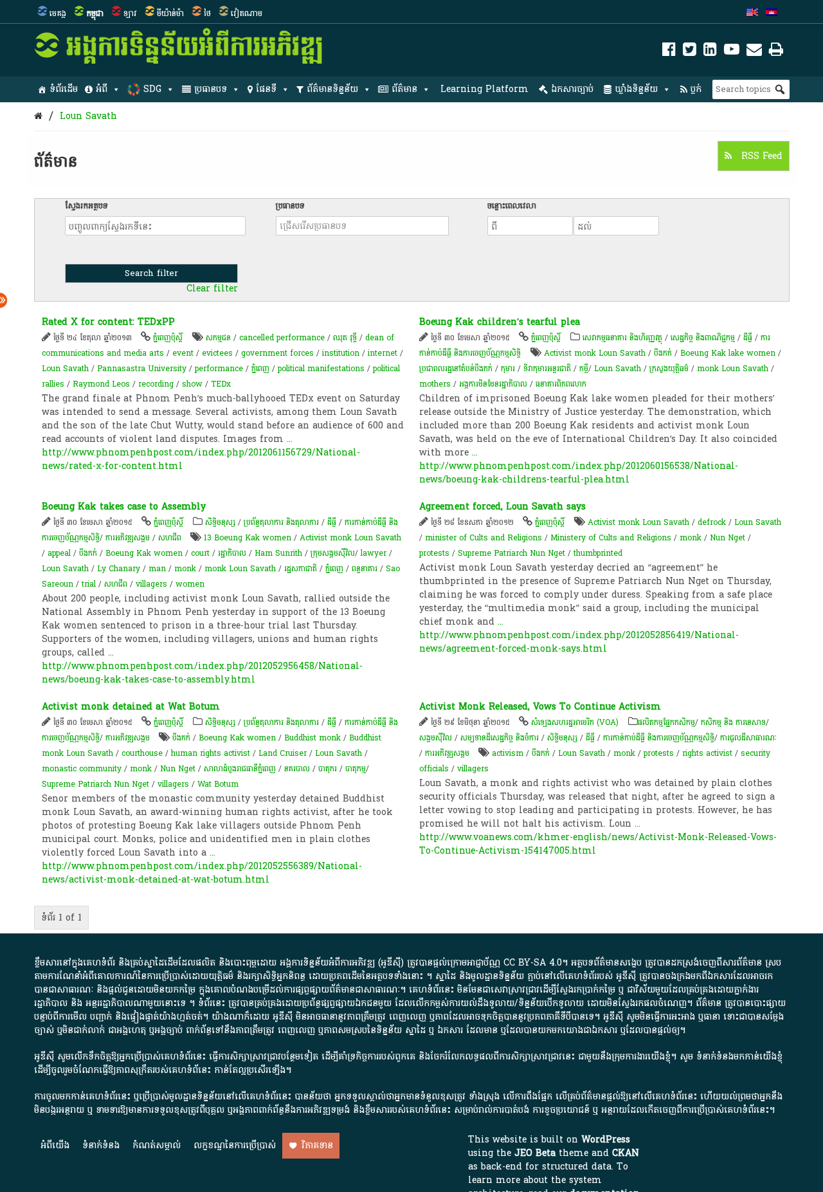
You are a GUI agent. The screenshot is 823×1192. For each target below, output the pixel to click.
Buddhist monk (312, 738)
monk (185, 569)
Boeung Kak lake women (727, 353)
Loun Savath (88, 116)
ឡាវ (130, 13)
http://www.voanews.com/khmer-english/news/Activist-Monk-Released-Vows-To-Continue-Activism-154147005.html (598, 844)
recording (156, 384)
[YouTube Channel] (731, 52)
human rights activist (210, 753)
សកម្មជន (218, 338)
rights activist (707, 753)
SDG (152, 89)
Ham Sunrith (278, 553)
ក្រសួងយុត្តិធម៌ (669, 369)
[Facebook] (669, 52)
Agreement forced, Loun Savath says (502, 507)
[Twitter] (689, 52)
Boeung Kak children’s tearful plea (499, 322)
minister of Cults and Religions (483, 538)
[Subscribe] (754, 52)
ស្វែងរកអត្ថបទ (86, 206)
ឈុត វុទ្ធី (345, 338)
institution (340, 353)
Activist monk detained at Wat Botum (131, 707)
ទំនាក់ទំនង (101, 1145)
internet (382, 353)
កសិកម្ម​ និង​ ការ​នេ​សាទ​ (733, 722)
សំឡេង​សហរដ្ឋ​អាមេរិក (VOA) (575, 722)
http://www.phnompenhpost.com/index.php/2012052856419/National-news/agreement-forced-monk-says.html (579, 642)
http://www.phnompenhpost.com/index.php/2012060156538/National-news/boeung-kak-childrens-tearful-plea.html (578, 473)
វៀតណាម (246, 13)
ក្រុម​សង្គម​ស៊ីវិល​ (333, 553)
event (183, 353)
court (200, 553)
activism (507, 753)
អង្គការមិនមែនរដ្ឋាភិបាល (493, 384)
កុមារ (508, 369)
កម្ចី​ (583, 369)
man (157, 569)
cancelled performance (282, 338)
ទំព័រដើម (64, 89)
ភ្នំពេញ (260, 369)
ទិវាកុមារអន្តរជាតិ (547, 369)
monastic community (82, 769)
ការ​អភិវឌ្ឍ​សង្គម (127, 538)
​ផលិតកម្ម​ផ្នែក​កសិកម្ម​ (666, 722)
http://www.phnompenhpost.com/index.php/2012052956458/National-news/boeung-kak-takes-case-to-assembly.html (202, 673)
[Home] (38, 116)
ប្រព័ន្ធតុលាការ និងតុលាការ (281, 522)
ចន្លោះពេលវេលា (511, 206)
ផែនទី (266, 89)
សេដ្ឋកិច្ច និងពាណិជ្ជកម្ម (703, 338)
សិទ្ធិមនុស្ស (220, 522)
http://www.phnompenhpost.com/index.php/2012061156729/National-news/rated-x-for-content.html (201, 459)
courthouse (142, 753)
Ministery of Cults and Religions (610, 538)
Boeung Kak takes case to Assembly (124, 507)
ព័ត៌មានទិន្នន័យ (332, 89)
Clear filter (212, 289)
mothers (435, 384)
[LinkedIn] (710, 52)
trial (89, 584)
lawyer (373, 553)
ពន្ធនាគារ (364, 569)
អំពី (101, 89)
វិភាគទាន (317, 1145)
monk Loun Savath (732, 369)
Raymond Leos (101, 384)
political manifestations (321, 369)
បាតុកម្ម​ (355, 769)
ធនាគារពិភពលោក (561, 384)
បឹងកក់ (663, 353)
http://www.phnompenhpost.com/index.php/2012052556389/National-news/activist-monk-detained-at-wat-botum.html (202, 873)
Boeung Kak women (144, 553)
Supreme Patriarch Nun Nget (511, 553)
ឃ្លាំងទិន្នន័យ (636, 89)
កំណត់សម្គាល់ (156, 1145)
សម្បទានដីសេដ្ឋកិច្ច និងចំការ (499, 738)
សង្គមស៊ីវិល (435, 738)
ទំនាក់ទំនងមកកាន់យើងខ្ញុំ (739, 1057)
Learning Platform (484, 89)
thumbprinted (598, 553)
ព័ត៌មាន (404, 89)
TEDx (221, 384)
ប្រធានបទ (210, 89)
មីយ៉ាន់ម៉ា (170, 13)
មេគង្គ (58, 13)
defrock (712, 522)
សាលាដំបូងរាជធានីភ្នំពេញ (240, 769)
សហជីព (169, 538)
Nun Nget (727, 538)
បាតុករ (327, 769)
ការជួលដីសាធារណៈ (748, 738)
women (190, 584)
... (290, 439)
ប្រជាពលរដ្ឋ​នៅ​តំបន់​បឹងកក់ (456, 369)
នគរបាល (297, 769)
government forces (277, 353)
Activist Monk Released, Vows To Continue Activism (540, 707)
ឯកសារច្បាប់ (572, 89)
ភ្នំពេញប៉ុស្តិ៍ (168, 338)
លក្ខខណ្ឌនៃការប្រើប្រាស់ (235, 1145)
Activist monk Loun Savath (595, 353)
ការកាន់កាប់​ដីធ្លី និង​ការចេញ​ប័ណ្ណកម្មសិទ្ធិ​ (658, 738)
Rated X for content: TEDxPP (108, 322)
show (192, 384)
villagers (151, 584)
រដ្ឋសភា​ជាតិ (300, 569)
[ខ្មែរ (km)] (771, 13)
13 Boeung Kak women (247, 538)
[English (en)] (752, 13)
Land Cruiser (282, 753)
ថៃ (207, 13)
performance (219, 369)
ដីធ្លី (747, 338)
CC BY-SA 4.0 (532, 963)
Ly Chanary (118, 569)
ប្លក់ (696, 89)
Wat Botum (218, 784)
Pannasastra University (141, 369)
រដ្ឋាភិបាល (232, 553)
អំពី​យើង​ (55, 1145)
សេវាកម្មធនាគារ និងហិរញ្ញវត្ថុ (622, 338)
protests (434, 553)
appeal (59, 553)
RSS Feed (760, 156)
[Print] (776, 52)
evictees (217, 353)
